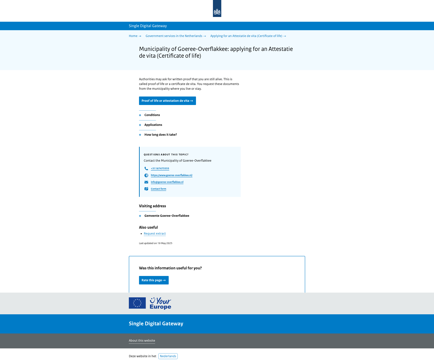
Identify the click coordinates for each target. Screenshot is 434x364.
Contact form (158, 188)
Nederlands (168, 356)
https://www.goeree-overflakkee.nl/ (171, 175)
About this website (142, 341)
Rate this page (152, 280)
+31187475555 (160, 168)
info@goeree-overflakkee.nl (167, 182)
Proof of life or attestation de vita (165, 101)
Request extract (155, 234)
